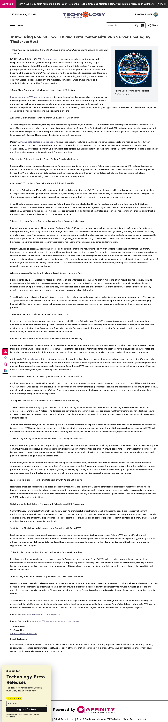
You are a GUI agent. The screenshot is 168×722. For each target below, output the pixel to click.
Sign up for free (26, 709)
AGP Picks (8, 4)
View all (162, 4)
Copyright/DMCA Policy (108, 719)
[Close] (48, 668)
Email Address (14, 698)
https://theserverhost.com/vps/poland (41, 614)
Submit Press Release (64, 719)
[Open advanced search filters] (142, 25)
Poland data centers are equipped (36, 142)
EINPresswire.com (47, 59)
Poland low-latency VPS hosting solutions (29, 97)
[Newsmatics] (5, 370)
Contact (142, 719)
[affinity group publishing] (5, 364)
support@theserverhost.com (23, 633)
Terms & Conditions (86, 719)
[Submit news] (5, 352)
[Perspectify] (5, 358)
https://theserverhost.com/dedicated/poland (58, 621)
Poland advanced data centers (38, 359)
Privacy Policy (129, 719)
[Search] (136, 25)
